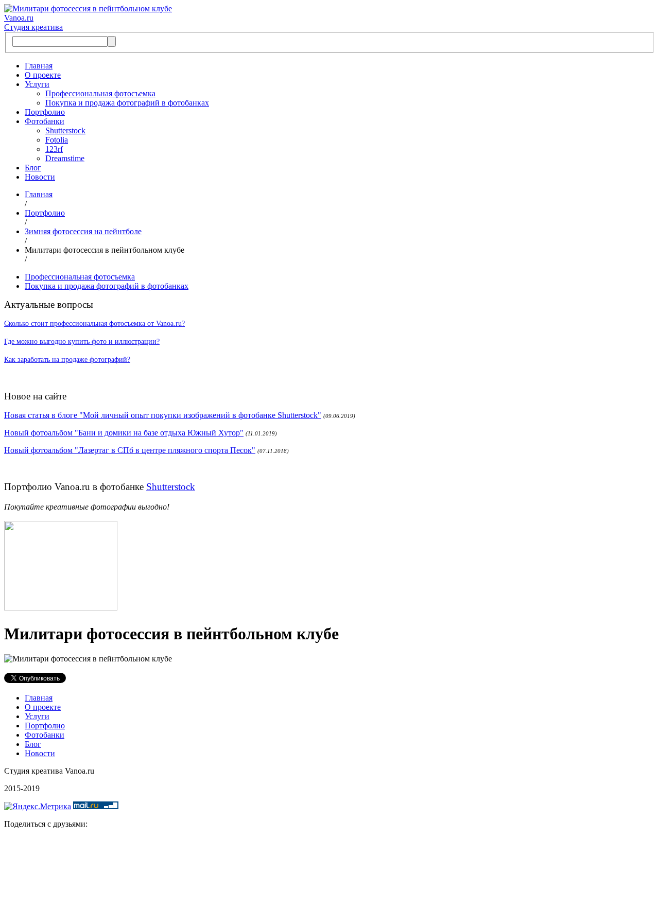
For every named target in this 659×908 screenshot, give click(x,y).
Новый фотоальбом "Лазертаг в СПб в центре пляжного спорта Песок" (129, 450)
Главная (39, 65)
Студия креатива (33, 27)
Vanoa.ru (18, 17)
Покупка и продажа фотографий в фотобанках (127, 102)
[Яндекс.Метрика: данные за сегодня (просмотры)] (37, 806)
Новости (40, 176)
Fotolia (56, 139)
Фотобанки (44, 121)
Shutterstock (65, 130)
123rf (54, 149)
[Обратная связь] (329, 870)
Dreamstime (64, 158)
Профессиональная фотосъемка (100, 93)
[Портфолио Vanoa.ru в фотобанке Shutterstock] (60, 607)
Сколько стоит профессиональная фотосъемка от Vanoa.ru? (94, 323)
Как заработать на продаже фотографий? (67, 359)
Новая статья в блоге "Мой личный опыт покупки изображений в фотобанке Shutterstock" (162, 415)
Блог (33, 167)
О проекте (43, 75)
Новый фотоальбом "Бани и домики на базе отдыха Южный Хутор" (124, 432)
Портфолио (45, 112)
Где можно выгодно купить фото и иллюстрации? (82, 341)
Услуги (37, 84)
